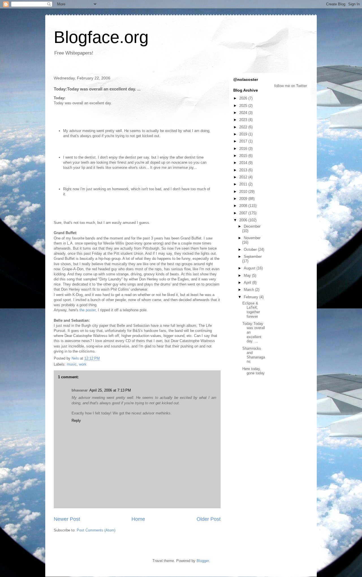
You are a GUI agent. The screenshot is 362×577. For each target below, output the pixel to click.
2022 (243, 127)
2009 (243, 198)
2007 (243, 213)
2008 (243, 206)
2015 (243, 156)
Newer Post (67, 519)
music (72, 364)
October (251, 249)
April (248, 282)
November (252, 238)
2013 (243, 170)
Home (138, 519)
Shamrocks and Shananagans (253, 355)
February (251, 297)
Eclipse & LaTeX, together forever (251, 310)
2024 (243, 113)
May (248, 275)
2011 (243, 184)
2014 (243, 163)
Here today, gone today (253, 371)
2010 (243, 191)
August (250, 268)
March (249, 290)
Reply (76, 420)
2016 (243, 148)
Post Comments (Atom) (96, 530)
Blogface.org (101, 37)
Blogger (203, 561)
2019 (243, 134)
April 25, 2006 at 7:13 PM (110, 390)
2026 (243, 98)
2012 (243, 177)
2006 (243, 220)
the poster (87, 310)
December (252, 226)
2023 (243, 120)
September (253, 256)
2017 (243, 141)
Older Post (209, 519)
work (83, 364)
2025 (243, 105)
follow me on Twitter (290, 86)
